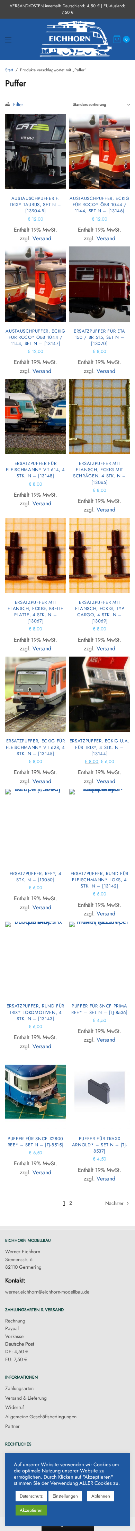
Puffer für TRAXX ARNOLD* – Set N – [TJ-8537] (99, 1144)
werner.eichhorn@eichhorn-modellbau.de (47, 1291)
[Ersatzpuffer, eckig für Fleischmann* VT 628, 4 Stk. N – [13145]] (35, 694)
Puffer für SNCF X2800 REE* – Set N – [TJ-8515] (36, 1141)
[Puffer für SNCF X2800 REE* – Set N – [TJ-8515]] (35, 1091)
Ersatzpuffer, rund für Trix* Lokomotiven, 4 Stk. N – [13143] (35, 1012)
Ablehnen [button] (100, 1496)
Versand (42, 238)
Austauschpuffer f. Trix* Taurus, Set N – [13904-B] (35, 204)
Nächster (114, 1203)
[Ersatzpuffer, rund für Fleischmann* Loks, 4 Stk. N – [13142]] (99, 826)
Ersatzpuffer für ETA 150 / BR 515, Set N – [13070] (99, 337)
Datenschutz (31, 1496)
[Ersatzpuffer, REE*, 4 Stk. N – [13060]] (35, 826)
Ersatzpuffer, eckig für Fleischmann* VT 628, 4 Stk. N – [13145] (35, 747)
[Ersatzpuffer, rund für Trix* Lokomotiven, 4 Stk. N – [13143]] (35, 959)
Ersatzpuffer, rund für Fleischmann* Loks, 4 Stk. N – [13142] (99, 879)
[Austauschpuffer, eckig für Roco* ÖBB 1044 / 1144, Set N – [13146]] (99, 151)
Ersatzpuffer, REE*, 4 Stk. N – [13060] (36, 876)
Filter (17, 104)
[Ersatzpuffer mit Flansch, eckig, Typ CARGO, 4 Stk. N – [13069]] (99, 555)
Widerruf (14, 1407)
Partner (12, 1426)
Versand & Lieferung (26, 1398)
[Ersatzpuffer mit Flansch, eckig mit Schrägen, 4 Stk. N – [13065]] (99, 416)
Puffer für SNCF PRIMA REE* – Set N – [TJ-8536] (99, 1009)
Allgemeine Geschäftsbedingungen (40, 1416)
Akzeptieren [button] (31, 1510)
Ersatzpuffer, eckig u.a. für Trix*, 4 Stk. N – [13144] (100, 747)
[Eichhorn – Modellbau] (75, 39)
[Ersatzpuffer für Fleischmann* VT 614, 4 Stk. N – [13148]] (35, 416)
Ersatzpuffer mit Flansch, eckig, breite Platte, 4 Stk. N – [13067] (35, 612)
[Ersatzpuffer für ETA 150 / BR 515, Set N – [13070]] (99, 284)
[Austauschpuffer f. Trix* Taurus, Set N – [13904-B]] (35, 151)
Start (9, 70)
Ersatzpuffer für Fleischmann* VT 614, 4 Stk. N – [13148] (35, 469)
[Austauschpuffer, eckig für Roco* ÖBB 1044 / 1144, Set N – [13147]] (35, 284)
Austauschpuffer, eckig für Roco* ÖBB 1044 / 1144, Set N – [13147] (35, 337)
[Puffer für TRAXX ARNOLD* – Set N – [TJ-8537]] (99, 1091)
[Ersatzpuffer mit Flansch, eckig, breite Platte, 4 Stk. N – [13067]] (35, 555)
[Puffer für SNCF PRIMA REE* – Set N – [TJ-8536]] (99, 959)
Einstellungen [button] (65, 1496)
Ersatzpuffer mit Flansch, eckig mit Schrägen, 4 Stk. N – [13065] (99, 473)
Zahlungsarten (19, 1388)
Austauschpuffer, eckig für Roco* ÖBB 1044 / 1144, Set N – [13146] (99, 204)
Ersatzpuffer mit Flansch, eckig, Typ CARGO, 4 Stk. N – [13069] (99, 612)
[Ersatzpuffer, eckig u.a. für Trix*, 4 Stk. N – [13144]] (99, 694)
